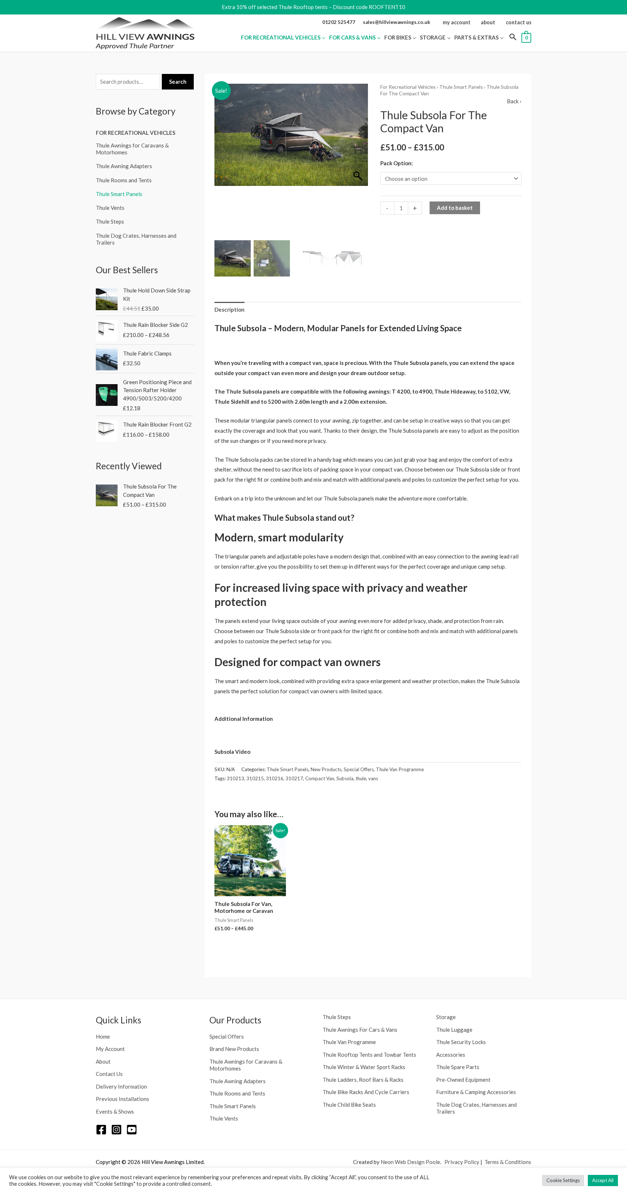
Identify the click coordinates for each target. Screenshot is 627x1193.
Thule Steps (110, 221)
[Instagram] (116, 1129)
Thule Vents (110, 207)
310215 (255, 778)
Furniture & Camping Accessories (476, 1092)
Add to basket (455, 207)
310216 (274, 778)
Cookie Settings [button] (563, 1180)
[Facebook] (101, 1129)
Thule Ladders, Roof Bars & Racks (363, 1079)
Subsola (344, 778)
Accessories (450, 1054)
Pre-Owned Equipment (463, 1079)
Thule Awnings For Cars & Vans (360, 1029)
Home (103, 1036)
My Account (110, 1049)
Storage (446, 1017)
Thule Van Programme (400, 769)
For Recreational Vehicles (135, 132)
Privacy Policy (461, 1162)
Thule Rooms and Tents (124, 180)
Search (178, 81)
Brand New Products (234, 1049)
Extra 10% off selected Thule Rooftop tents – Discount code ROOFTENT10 (313, 7)
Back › (514, 101)
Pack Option (395, 163)
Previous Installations (122, 1099)
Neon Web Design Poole (410, 1162)
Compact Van (319, 778)
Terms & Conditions (507, 1162)
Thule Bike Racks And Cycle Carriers (366, 1092)
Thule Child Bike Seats (349, 1104)
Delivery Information (121, 1086)
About (103, 1061)
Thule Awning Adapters (124, 166)
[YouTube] (131, 1129)
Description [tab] (229, 309)
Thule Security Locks (461, 1042)
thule (361, 778)
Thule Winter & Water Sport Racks (364, 1067)
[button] (322, 37)
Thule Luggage (454, 1029)
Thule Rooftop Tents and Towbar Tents (369, 1054)
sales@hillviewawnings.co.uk (396, 22)
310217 (294, 778)
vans (373, 778)
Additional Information (244, 718)
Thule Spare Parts (457, 1067)
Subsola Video (232, 751)
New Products (326, 769)
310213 (235, 778)
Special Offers (359, 769)
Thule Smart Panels (119, 194)
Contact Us (109, 1074)
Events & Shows (115, 1111)
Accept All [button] (603, 1180)
